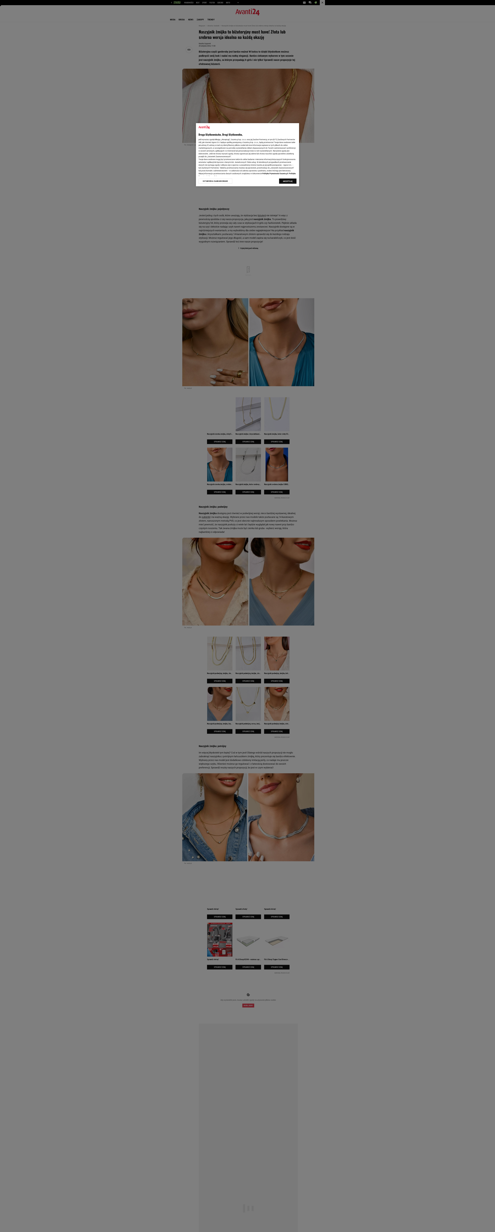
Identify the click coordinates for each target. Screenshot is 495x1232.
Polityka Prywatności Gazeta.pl (275, 173)
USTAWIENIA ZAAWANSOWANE (215, 181)
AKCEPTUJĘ (288, 181)
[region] (247, 154)
